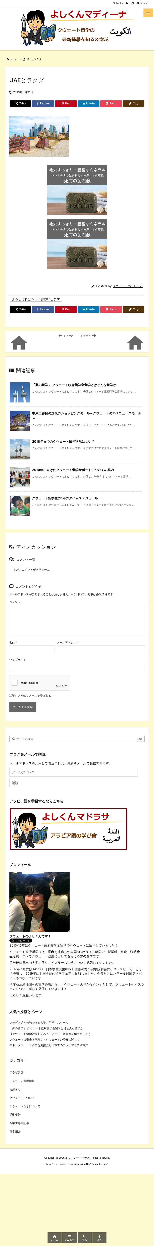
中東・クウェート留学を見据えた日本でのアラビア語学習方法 (48, 1045)
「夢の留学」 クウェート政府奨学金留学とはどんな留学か (74, 385)
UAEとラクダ (34, 59)
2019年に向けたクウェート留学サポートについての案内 (73, 470)
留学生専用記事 (19, 1123)
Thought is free (99, 1164)
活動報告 (15, 1114)
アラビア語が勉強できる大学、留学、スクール (38, 1022)
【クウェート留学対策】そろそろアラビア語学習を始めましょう (50, 1034)
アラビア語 (16, 1072)
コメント (14, 602)
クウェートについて (22, 1097)
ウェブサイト (17, 659)
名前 (13, 642)
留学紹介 (15, 1131)
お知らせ (15, 1089)
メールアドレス (68, 642)
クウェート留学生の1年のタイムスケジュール (65, 498)
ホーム (13, 59)
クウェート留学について (24, 1106)
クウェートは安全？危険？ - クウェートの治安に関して (44, 1039)
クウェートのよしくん (128, 286)
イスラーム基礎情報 (22, 1081)
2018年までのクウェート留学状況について (63, 441)
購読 (15, 783)
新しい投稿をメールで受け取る (31, 695)
